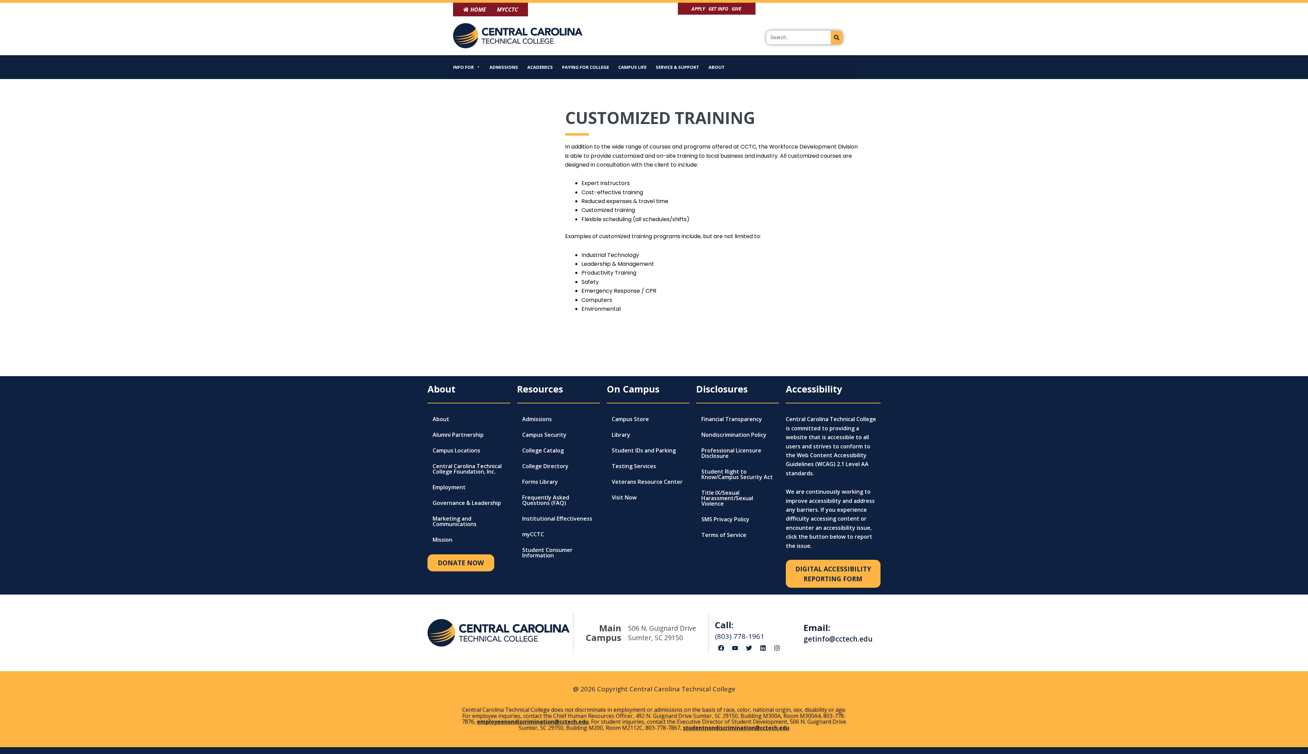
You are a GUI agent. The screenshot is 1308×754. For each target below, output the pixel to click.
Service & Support (677, 67)
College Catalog (543, 450)
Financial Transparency (731, 419)
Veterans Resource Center (647, 482)
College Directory (545, 466)
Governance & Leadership (467, 503)
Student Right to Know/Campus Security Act (737, 474)
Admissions (503, 67)
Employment (449, 487)
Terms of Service (723, 535)
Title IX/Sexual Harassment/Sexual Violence (727, 498)
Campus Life (632, 67)
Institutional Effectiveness (557, 518)
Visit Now (624, 497)
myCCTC (533, 534)
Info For (463, 67)
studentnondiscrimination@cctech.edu (736, 728)
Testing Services (634, 466)
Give (736, 8)
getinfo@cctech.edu (838, 639)
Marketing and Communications (455, 521)
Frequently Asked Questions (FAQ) (545, 500)
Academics (540, 67)
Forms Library (540, 482)
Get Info (718, 8)
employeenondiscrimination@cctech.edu (533, 721)
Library (621, 434)
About (716, 67)
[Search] (837, 37)
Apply (698, 8)
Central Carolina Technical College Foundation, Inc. (467, 468)
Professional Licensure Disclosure (731, 453)
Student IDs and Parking (644, 450)
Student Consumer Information (547, 552)
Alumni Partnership (458, 434)
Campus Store (630, 419)
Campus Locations (456, 450)
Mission (442, 539)
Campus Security (544, 434)
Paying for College (585, 67)
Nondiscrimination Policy (733, 434)
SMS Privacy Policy (725, 519)
